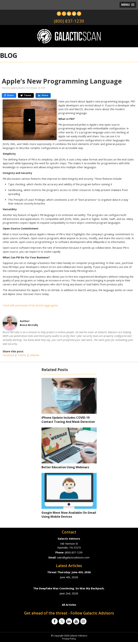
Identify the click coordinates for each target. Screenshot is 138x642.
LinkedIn (34, 355)
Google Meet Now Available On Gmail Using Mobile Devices (69, 515)
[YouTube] (74, 13)
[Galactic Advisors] (69, 36)
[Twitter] (63, 13)
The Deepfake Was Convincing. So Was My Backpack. (69, 588)
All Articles (69, 604)
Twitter (21, 355)
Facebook (8, 355)
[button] (127, 5)
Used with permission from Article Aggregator (30, 305)
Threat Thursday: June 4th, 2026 (69, 572)
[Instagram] (79, 13)
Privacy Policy (69, 638)
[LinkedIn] (69, 13)
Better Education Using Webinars (65, 467)
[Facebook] (58, 13)
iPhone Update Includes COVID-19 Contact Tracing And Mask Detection (68, 420)
